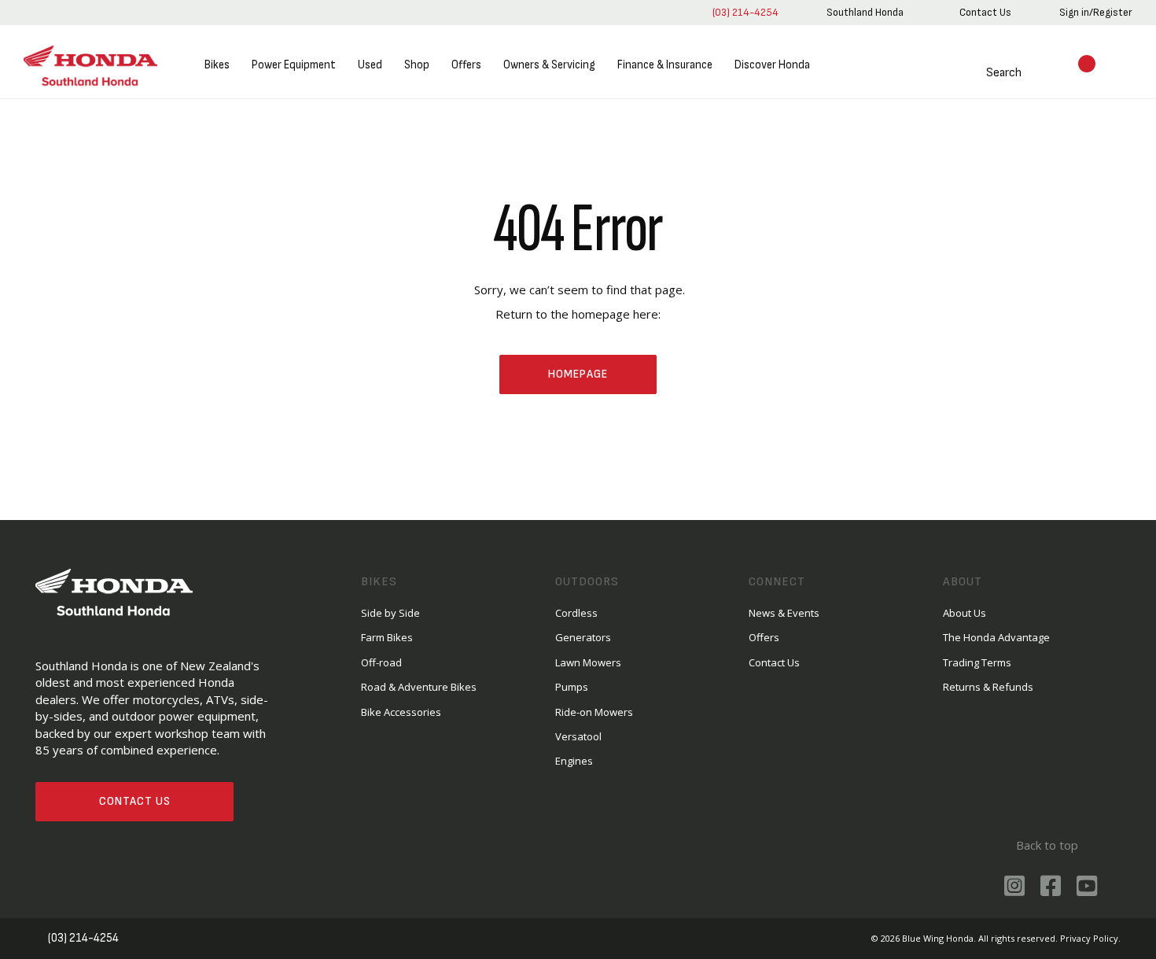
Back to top (1047, 845)
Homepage (578, 374)
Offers (466, 64)
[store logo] (90, 65)
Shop (416, 64)
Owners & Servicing (549, 64)
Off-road (381, 662)
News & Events (784, 613)
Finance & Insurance (664, 64)
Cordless (576, 613)
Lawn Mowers (588, 662)
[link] (865, 12)
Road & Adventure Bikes (419, 687)
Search (1004, 72)
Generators (583, 637)
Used (370, 64)
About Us (964, 613)
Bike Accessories (401, 712)
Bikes (217, 64)
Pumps (571, 687)
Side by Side (390, 613)
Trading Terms (977, 662)
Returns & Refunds (988, 687)
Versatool (578, 736)
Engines (574, 761)
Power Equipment (294, 64)
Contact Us (135, 801)
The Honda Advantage (996, 637)
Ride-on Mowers (594, 712)
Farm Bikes (387, 637)
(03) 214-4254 (745, 12)
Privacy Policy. (1090, 938)
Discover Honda (772, 64)
